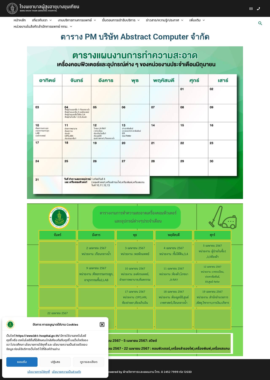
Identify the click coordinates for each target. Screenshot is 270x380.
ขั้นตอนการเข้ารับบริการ (118, 20)
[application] (49, 20)
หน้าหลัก (20, 20)
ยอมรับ (22, 361)
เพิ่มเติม (195, 20)
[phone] (259, 8)
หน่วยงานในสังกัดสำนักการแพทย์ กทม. (41, 26)
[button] (102, 324)
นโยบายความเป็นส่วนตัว (66, 372)
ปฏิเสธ (55, 361)
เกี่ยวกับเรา (39, 20)
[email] (251, 8)
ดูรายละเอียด (88, 361)
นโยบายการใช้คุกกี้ (38, 372)
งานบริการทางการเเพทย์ (75, 20)
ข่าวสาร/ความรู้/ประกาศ (162, 20)
